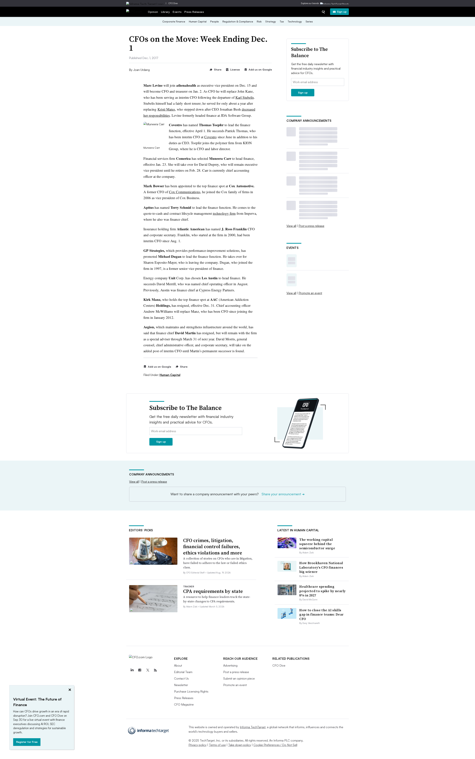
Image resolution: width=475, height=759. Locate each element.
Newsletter (181, 685)
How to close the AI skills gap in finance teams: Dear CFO (321, 614)
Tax (282, 21)
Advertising (230, 665)
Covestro (210, 137)
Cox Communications (184, 191)
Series (309, 21)
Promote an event (310, 293)
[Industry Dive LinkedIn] (132, 670)
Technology (295, 21)
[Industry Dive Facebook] (140, 670)
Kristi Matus (166, 109)
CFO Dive (173, 3)
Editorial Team (183, 672)
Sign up (342, 11)
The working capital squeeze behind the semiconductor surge (317, 544)
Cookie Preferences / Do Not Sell (275, 745)
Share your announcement (283, 494)
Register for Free (26, 741)
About (178, 665)
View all (291, 226)
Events (177, 11)
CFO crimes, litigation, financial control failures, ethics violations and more (212, 546)
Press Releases (194, 11)
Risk (259, 21)
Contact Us (181, 678)
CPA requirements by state (213, 591)
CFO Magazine (184, 704)
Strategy (270, 21)
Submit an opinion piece (239, 678)
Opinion (153, 11)
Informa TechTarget (253, 727)
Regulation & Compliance (237, 21)
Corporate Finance (173, 21)
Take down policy (239, 745)
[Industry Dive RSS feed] (155, 670)
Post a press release (311, 226)
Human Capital (198, 21)
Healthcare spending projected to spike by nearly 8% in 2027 (322, 591)
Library (165, 11)
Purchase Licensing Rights (191, 691)
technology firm (224, 213)
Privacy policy (198, 745)
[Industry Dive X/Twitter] (147, 670)
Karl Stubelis (244, 97)
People (214, 21)
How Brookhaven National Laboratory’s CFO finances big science (321, 567)
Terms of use (217, 745)
